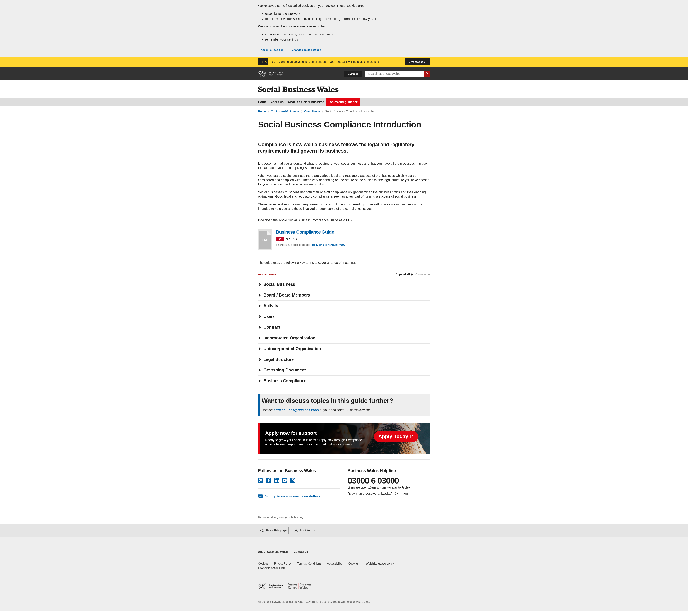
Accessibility (334, 563)
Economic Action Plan (271, 568)
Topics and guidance (343, 102)
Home (262, 102)
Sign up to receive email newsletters (292, 496)
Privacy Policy (283, 563)
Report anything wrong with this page (281, 517)
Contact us (301, 551)
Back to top (307, 530)
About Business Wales (273, 551)
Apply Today (393, 436)
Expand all (402, 274)
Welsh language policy (380, 563)
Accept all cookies (272, 49)
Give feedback (417, 61)
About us (276, 102)
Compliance (312, 111)
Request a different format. (328, 244)
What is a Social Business (305, 102)
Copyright (354, 563)
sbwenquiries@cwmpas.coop (296, 410)
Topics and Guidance (285, 111)
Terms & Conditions (309, 563)
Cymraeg (353, 73)
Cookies (263, 563)
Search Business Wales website (427, 74)
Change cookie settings (306, 49)
